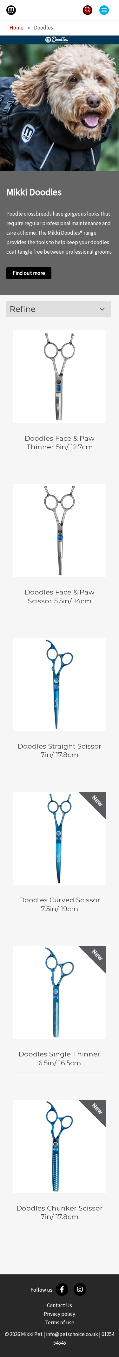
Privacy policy (59, 1313)
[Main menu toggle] (104, 10)
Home (16, 27)
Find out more (29, 272)
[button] (87, 10)
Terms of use (59, 1322)
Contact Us (59, 1305)
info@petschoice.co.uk (72, 1334)
